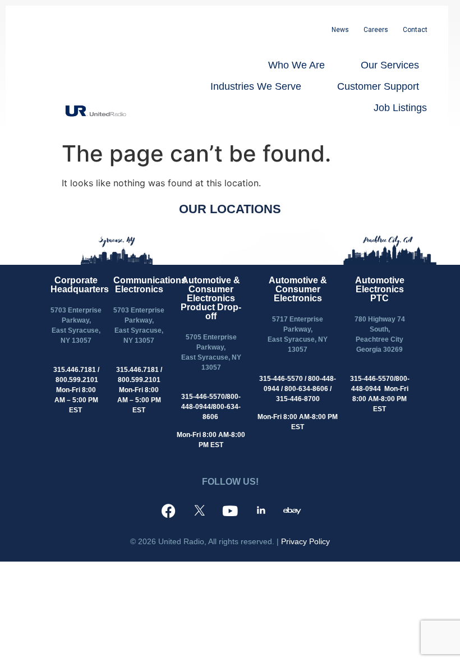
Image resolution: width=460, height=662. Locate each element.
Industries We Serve (255, 86)
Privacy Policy (305, 541)
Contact (415, 30)
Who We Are (296, 65)
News (340, 30)
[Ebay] (292, 511)
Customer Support (378, 86)
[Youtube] (230, 511)
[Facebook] (168, 511)
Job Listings (400, 107)
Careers (376, 30)
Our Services (390, 65)
